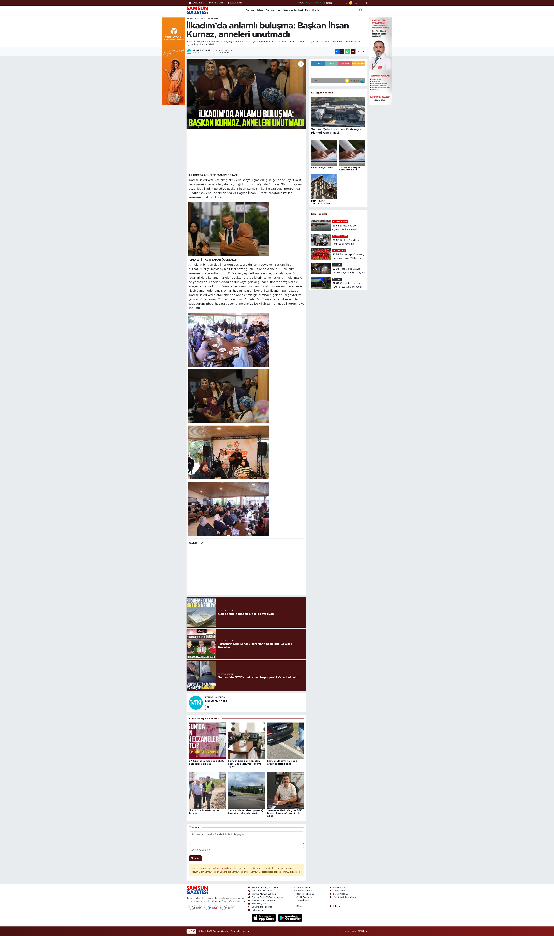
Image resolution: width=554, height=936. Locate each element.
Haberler (192, 19)
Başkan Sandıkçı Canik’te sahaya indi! (345, 242)
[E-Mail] (207, 707)
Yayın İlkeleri (302, 900)
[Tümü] (363, 214)
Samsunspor (273, 10)
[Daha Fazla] (353, 51)
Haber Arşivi (258, 910)
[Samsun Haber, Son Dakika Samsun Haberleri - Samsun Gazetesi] (197, 10)
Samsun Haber (254, 10)
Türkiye (336, 265)
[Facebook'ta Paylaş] (337, 51)
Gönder (195, 858)
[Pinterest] (199, 908)
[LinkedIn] (210, 908)
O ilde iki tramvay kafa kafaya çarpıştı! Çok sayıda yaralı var (346, 285)
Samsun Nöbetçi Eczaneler (265, 887)
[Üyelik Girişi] (365, 3)
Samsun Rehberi (293, 10)
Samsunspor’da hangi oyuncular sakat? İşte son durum (348, 256)
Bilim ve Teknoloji (305, 894)
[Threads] (226, 908)
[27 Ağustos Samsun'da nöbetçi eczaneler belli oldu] (207, 740)
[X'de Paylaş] (341, 51)
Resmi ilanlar (339, 891)
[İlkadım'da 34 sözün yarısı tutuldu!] (207, 790)
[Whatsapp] (231, 908)
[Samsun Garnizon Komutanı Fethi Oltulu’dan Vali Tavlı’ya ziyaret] (246, 740)
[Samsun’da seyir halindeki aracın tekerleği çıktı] (285, 740)
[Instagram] (205, 908)
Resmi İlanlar (312, 10)
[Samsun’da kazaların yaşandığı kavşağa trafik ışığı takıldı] (246, 790)
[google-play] (290, 917)
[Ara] (361, 10)
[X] (194, 908)
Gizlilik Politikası (304, 897)
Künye (299, 906)
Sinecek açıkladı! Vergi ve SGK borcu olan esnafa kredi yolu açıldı (284, 813)
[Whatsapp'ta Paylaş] (347, 51)
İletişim (336, 906)
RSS (192, 931)
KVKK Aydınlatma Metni (345, 897)
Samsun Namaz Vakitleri (264, 894)
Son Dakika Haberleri (262, 907)
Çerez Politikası (340, 894)
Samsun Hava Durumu (262, 891)
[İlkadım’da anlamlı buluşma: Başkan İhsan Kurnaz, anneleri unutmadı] (246, 94)
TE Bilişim (362, 931)
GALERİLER (198, 3)
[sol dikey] (173, 61)
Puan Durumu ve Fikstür (263, 900)
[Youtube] (215, 908)
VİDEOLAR (217, 3)
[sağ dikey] (380, 61)
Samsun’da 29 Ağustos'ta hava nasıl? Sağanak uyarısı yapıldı (345, 227)
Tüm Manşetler (259, 904)
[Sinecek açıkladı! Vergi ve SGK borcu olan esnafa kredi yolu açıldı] (285, 790)
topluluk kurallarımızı (217, 868)
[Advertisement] (246, 151)
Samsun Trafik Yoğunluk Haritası (267, 897)
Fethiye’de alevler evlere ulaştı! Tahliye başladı (348, 271)
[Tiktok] (221, 908)
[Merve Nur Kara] (196, 702)
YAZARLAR (236, 3)
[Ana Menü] (366, 10)
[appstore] (264, 917)
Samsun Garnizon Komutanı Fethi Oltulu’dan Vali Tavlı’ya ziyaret (244, 764)
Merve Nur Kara (216, 700)
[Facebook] (189, 908)
